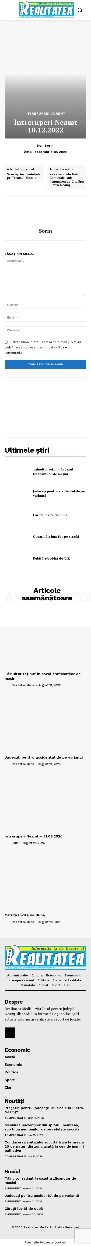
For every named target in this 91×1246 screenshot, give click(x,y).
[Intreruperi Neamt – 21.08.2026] (45, 801)
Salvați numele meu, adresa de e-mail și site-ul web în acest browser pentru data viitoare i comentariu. (43, 347)
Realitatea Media (23, 685)
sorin (49, 145)
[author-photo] (8, 685)
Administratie (15, 1118)
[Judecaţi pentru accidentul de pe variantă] (17, 493)
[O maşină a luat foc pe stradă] (17, 536)
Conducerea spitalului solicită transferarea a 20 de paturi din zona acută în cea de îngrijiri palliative (44, 1146)
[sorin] (45, 212)
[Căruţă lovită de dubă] (17, 515)
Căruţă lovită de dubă (50, 515)
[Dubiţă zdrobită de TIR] (17, 558)
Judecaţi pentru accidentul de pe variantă (59, 493)
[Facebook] (10, 1032)
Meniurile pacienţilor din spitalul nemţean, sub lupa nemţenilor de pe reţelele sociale (42, 1127)
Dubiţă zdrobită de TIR (51, 558)
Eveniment (13, 1188)
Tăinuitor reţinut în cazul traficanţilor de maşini (53, 471)
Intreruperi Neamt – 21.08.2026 (34, 836)
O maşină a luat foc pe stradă (56, 536)
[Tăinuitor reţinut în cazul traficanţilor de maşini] (17, 471)
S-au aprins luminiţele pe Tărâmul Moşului (24, 176)
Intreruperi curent (45, 113)
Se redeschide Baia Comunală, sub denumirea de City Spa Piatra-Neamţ (66, 180)
